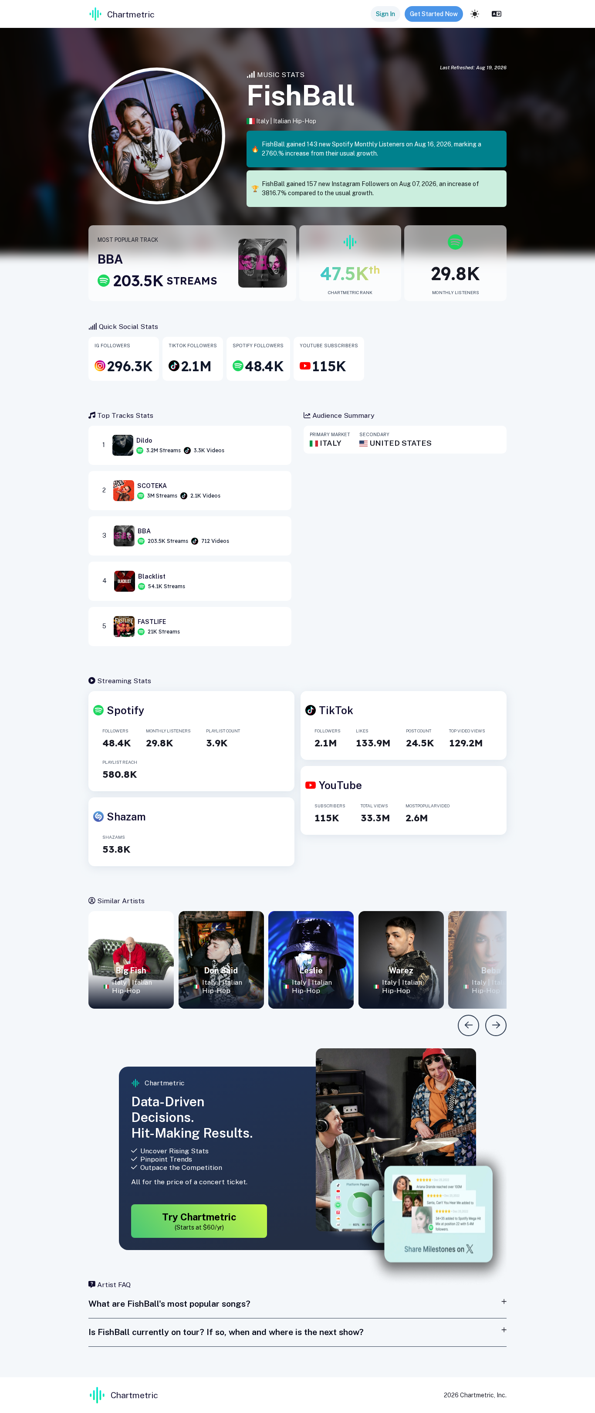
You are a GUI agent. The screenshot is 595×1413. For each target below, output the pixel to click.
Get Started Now (434, 13)
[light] (474, 14)
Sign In (385, 13)
